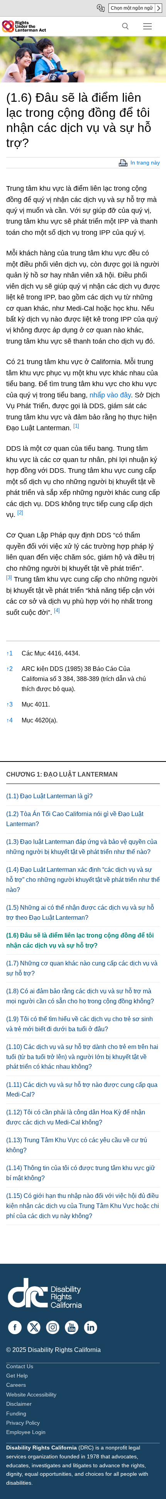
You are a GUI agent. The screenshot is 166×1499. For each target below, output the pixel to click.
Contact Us (19, 1366)
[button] (76, 428)
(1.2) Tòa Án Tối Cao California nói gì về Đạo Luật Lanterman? (74, 819)
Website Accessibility (31, 1394)
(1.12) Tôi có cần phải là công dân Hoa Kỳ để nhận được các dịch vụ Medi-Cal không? (75, 1117)
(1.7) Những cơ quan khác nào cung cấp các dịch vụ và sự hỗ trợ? (82, 968)
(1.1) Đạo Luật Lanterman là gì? (49, 796)
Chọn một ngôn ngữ (132, 8)
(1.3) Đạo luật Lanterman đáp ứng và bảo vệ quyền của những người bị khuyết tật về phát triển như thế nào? (81, 846)
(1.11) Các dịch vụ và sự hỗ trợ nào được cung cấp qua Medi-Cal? (82, 1089)
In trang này (145, 162)
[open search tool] (125, 26)
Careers (16, 1385)
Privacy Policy (23, 1423)
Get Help (17, 1375)
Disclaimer (19, 1404)
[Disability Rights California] (44, 1294)
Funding (16, 1413)
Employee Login (26, 1432)
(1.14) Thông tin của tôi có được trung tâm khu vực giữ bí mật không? (80, 1173)
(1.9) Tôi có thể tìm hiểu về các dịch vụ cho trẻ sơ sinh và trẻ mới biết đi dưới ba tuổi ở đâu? (79, 1024)
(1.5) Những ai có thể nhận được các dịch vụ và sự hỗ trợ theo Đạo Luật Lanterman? (80, 912)
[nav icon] (147, 26)
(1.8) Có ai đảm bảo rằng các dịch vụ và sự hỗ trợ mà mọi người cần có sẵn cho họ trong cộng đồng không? (80, 996)
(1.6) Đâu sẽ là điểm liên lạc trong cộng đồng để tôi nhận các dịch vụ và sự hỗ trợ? (80, 940)
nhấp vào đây (110, 395)
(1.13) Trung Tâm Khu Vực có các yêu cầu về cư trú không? (76, 1145)
